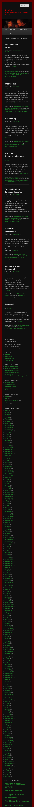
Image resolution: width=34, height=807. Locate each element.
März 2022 (7, 509)
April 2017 (7, 619)
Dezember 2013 (9, 694)
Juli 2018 (7, 591)
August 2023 (8, 477)
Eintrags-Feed (8, 356)
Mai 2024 (7, 461)
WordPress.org (9, 360)
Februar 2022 (8, 511)
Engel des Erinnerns (10, 386)
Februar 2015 (8, 668)
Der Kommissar (11, 797)
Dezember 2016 (9, 627)
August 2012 (8, 724)
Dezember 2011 (9, 739)
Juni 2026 (7, 414)
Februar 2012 (8, 735)
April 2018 (7, 597)
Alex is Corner (8, 390)
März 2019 (7, 576)
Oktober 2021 (8, 518)
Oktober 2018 (8, 586)
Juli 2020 (7, 546)
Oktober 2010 (8, 765)
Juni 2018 (7, 593)
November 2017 (9, 606)
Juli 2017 (7, 614)
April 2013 (7, 709)
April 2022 (7, 507)
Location (25, 328)
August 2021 (8, 522)
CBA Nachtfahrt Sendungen (12, 370)
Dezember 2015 (9, 649)
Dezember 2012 (9, 716)
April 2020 (7, 552)
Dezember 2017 (9, 604)
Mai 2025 (7, 438)
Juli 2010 (7, 770)
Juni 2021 (7, 526)
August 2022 (8, 500)
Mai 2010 (7, 774)
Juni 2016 (7, 638)
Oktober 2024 (8, 451)
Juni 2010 (7, 772)
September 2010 (9, 767)
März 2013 (7, 711)
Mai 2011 (7, 752)
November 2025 (9, 427)
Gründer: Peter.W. (23, 29)
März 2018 (7, 599)
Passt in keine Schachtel (23, 325)
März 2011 (7, 756)
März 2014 (7, 688)
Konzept (16, 70)
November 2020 (9, 539)
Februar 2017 (8, 623)
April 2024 (7, 462)
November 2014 (9, 673)
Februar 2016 (8, 645)
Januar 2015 (8, 670)
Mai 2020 (7, 550)
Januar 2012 (8, 737)
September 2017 (9, 610)
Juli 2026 (7, 412)
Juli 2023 (7, 479)
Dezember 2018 (9, 582)
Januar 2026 (8, 423)
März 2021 (7, 531)
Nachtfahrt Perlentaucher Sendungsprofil (16, 376)
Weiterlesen (15, 66)
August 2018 (8, 589)
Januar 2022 (8, 513)
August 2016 (8, 634)
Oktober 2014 (8, 675)
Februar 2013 (8, 713)
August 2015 (8, 657)
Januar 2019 (8, 580)
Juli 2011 (7, 748)
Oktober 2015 (8, 653)
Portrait (6, 111)
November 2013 (9, 696)
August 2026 (8, 410)
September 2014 (9, 677)
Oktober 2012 (8, 720)
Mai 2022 (7, 505)
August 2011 (8, 746)
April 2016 (7, 642)
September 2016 (9, 632)
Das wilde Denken (9, 382)
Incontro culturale (9, 388)
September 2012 (9, 722)
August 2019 (8, 567)
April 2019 (7, 574)
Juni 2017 (7, 616)
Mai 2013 (7, 707)
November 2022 (9, 494)
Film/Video (16, 328)
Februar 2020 (8, 556)
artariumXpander (13, 220)
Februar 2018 (8, 601)
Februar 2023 (8, 489)
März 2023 (7, 487)
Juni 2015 (7, 660)
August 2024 (8, 455)
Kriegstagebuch (18, 805)
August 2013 (8, 701)
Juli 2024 (7, 457)
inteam (13, 73)
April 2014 (7, 686)
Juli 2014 (7, 681)
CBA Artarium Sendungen (11, 368)
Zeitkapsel (13, 76)
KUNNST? (17, 73)
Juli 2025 (7, 434)
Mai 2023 (7, 483)
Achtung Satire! (8, 180)
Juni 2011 (7, 750)
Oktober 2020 (8, 541)
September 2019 (9, 565)
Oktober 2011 (8, 743)
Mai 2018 (7, 595)
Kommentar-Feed (9, 358)
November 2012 (9, 718)
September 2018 (9, 588)
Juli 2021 (7, 524)
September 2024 (9, 453)
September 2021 (9, 520)
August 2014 (8, 679)
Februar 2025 (8, 444)
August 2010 (8, 769)
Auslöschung (10, 118)
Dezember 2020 (9, 537)
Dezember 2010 (9, 761)
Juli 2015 (7, 658)
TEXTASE (18, 75)
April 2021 (7, 530)
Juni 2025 (7, 436)
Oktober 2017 (8, 608)
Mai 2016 (7, 640)
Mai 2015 (7, 662)
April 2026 (7, 418)
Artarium (9, 10)
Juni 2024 (7, 459)
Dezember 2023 (9, 470)
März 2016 (7, 644)
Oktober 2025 (8, 429)
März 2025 (7, 442)
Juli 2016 (7, 636)
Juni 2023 (7, 481)
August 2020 (8, 545)
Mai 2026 (7, 416)
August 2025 (8, 433)
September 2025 (9, 431)
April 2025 (7, 440)
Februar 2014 (8, 690)
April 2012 (7, 731)
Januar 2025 (8, 446)
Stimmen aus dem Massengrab (12, 267)
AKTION (7, 109)
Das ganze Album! (14, 794)
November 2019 (9, 561)
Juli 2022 (7, 502)
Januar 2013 (8, 715)
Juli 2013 (7, 703)
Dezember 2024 (9, 447)
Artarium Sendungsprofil (11, 366)
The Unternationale (10, 384)
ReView (14, 75)
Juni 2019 (7, 571)
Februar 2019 (8, 578)
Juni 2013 (7, 705)
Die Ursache (8, 73)
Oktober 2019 (8, 563)
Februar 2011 (8, 757)
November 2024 (9, 449)
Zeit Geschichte (18, 111)
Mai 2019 (7, 573)
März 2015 (7, 666)
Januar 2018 (8, 602)
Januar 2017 (8, 625)
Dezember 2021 (9, 515)
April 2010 (7, 776)
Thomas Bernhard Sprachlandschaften (13, 190)
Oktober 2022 (8, 496)
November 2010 (9, 763)
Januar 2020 (8, 558)
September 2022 (9, 498)
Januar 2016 (8, 647)
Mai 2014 (7, 685)
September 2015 (9, 655)
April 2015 (7, 664)
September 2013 (9, 700)
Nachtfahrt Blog (9, 374)
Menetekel (9, 304)
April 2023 (7, 485)
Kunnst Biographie (9, 33)
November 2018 (9, 584)
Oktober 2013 (8, 698)
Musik (6, 182)
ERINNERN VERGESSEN (10, 230)
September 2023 (9, 476)
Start (6, 29)
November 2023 (9, 472)
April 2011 (7, 754)
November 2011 (9, 741)
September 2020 (9, 543)
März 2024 (7, 464)
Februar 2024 (8, 466)
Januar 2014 (8, 692)
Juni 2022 (7, 504)
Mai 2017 (7, 617)
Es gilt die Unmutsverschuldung (14, 155)
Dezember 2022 (9, 492)
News (19, 70)
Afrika (23, 784)
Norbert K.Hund (20, 33)
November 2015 (9, 651)
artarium (7, 51)
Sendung (16, 71)
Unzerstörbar (10, 83)
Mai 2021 (7, 528)
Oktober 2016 (8, 630)
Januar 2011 (8, 759)
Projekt (12, 71)
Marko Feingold (24, 73)
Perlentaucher (8, 75)
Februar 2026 (8, 421)
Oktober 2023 (8, 474)
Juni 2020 (7, 548)
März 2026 (7, 419)
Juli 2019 (7, 569)
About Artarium (13, 29)
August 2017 (8, 612)
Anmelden (7, 354)
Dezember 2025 (9, 425)
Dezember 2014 (9, 672)
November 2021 (9, 517)
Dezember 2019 (9, 559)
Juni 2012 (7, 728)
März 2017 (7, 621)
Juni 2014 (7, 683)
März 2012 (7, 733)
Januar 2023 (8, 490)
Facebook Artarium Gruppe (12, 372)
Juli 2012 (7, 726)
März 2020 (7, 554)
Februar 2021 (8, 533)
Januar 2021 (8, 535)
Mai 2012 (7, 729)
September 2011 (9, 744)
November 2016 (9, 629)
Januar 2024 (8, 468)
